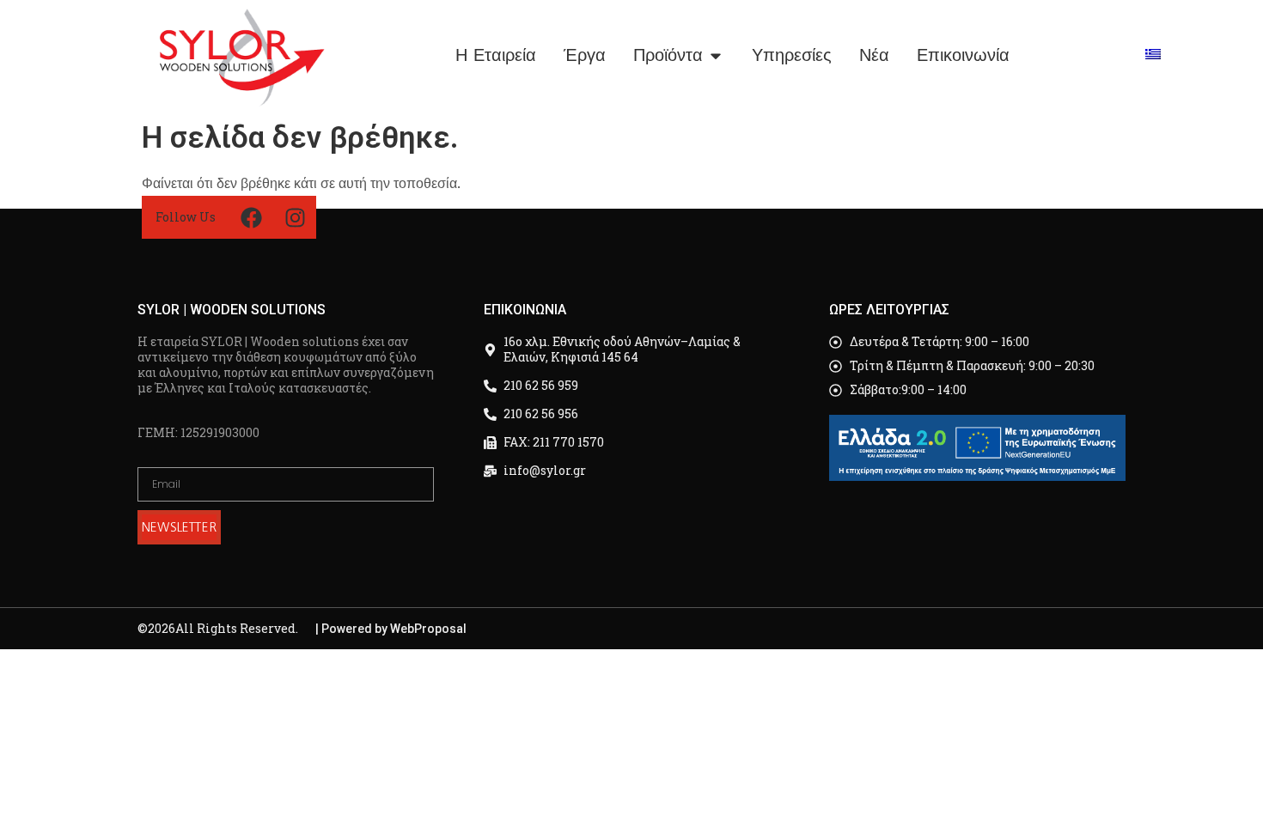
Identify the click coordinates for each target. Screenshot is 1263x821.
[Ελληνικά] (1152, 55)
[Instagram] (294, 217)
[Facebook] (250, 217)
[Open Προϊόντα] (715, 55)
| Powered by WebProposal (391, 629)
